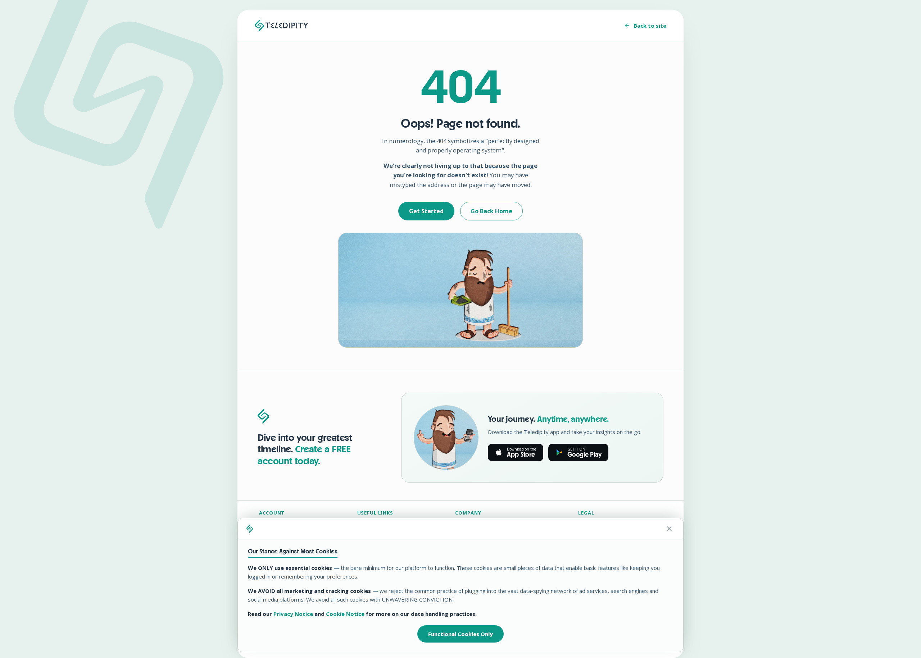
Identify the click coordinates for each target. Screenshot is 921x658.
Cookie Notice (345, 613)
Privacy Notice (293, 613)
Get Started (426, 211)
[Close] (669, 528)
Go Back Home (491, 211)
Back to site (650, 25)
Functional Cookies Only (460, 634)
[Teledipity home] (281, 25)
